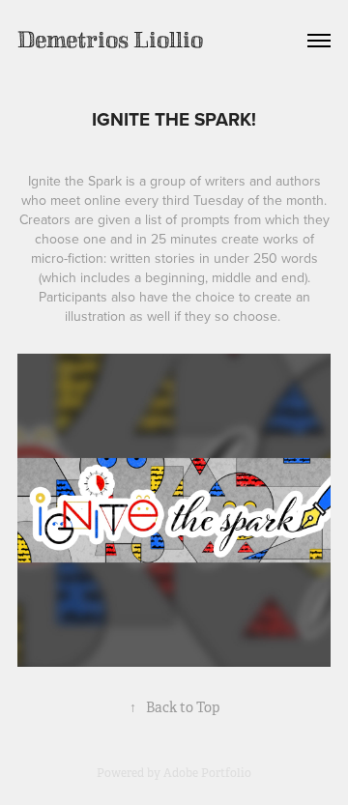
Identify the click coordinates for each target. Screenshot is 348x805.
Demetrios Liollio (110, 40)
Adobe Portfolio (207, 773)
